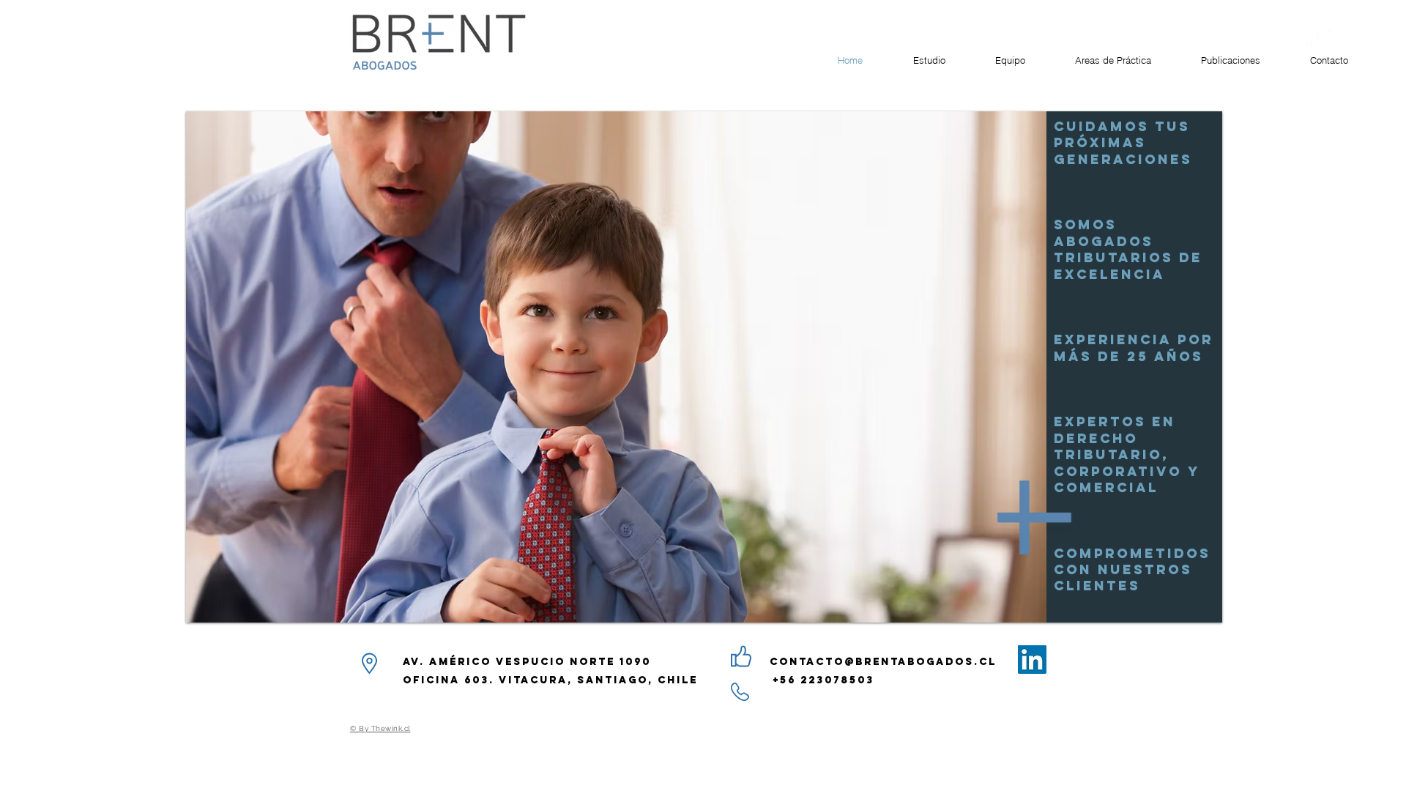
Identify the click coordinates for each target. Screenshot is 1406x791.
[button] (704, 367)
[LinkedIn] (1032, 659)
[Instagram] (1338, 38)
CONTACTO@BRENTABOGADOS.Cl (883, 662)
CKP (82, 38)
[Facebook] (1311, 38)
